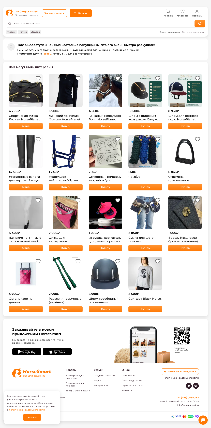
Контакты (127, 390)
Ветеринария (101, 385)
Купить (25, 126)
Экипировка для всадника (75, 376)
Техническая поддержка (26, 15)
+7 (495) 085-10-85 (27, 11)
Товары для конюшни (78, 390)
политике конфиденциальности (27, 409)
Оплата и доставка (132, 380)
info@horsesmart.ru (188, 405)
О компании (129, 375)
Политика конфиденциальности (181, 378)
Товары (47, 53)
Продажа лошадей (104, 375)
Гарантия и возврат (133, 385)
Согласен (32, 417)
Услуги (97, 380)
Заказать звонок (54, 13)
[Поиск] (200, 24)
